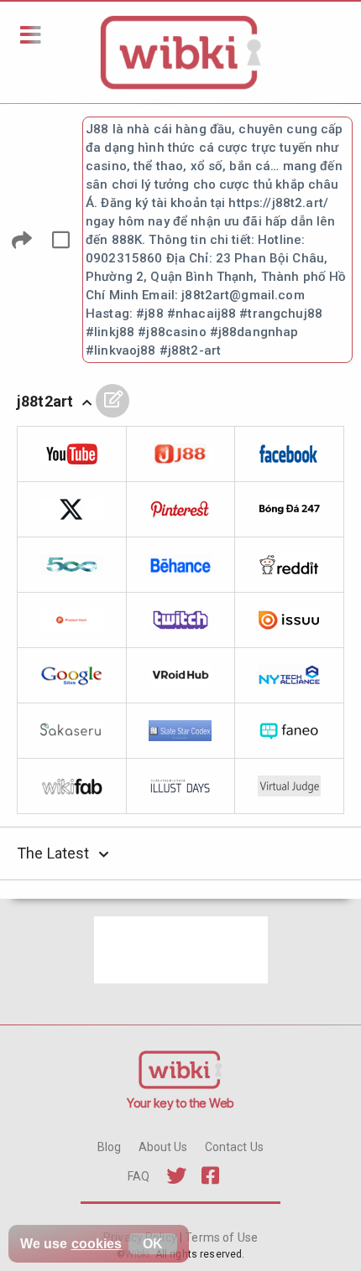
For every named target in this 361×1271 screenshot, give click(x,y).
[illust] (181, 786)
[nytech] (289, 675)
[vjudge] (289, 786)
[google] (72, 675)
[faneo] (289, 731)
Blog (109, 1147)
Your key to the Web (180, 1103)
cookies (97, 1244)
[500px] (72, 565)
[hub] (181, 675)
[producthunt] (72, 620)
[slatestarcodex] (181, 731)
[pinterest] (181, 509)
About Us (163, 1147)
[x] (72, 509)
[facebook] (289, 454)
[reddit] (289, 565)
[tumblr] (289, 509)
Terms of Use (220, 1237)
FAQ (138, 1176)
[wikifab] (72, 786)
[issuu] (289, 620)
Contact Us (234, 1147)
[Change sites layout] (60, 240)
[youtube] (72, 454)
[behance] (181, 565)
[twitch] (181, 620)
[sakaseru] (72, 731)
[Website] (181, 454)
